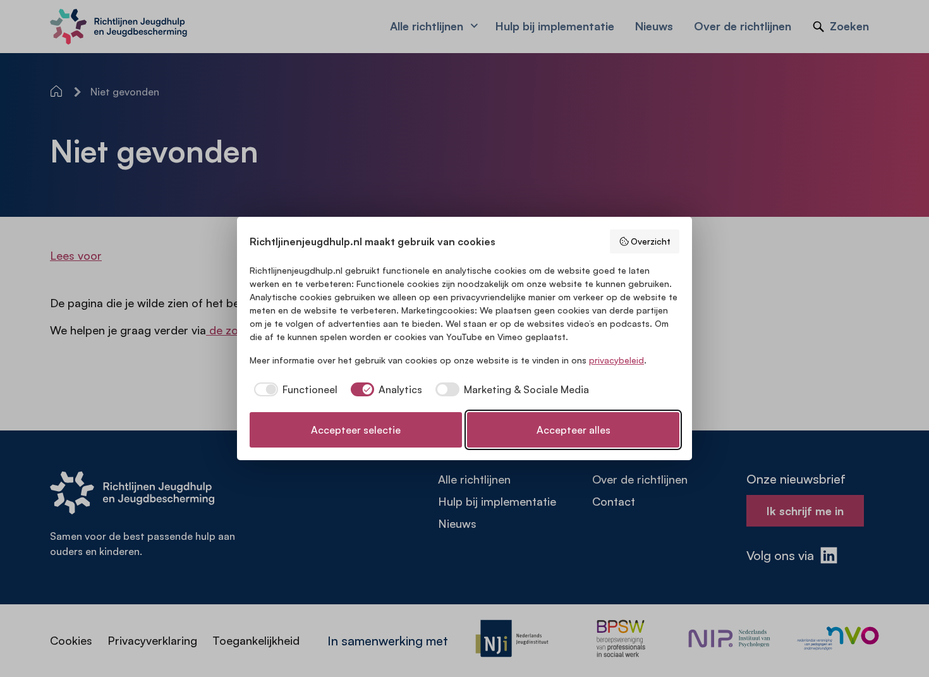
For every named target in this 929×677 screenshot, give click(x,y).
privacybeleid (616, 360)
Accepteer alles (573, 430)
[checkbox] (293, 389)
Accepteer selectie (356, 430)
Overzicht (651, 241)
